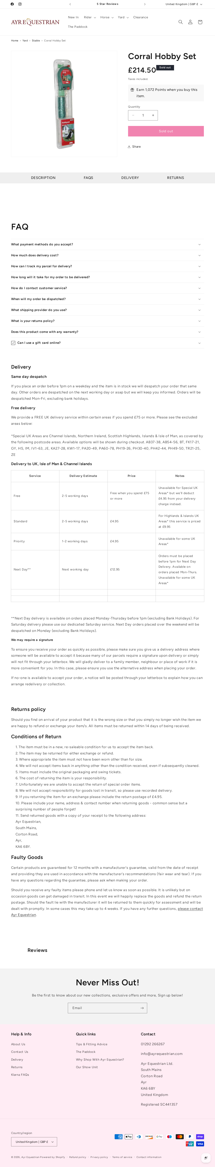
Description (43, 178)
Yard (25, 40)
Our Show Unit (87, 1067)
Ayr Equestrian (30, 1157)
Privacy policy (99, 1157)
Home (15, 40)
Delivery (130, 178)
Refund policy (77, 1157)
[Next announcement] (144, 4)
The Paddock (86, 1052)
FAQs (88, 178)
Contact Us (19, 1052)
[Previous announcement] (70, 4)
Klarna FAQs (20, 1075)
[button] (89, 17)
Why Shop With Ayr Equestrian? (100, 1059)
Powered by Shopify (52, 1157)
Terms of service (122, 1157)
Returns (175, 178)
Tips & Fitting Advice (92, 1044)
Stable (36, 40)
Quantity (134, 106)
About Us (18, 1044)
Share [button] (136, 146)
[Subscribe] (142, 1008)
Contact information (148, 1157)
